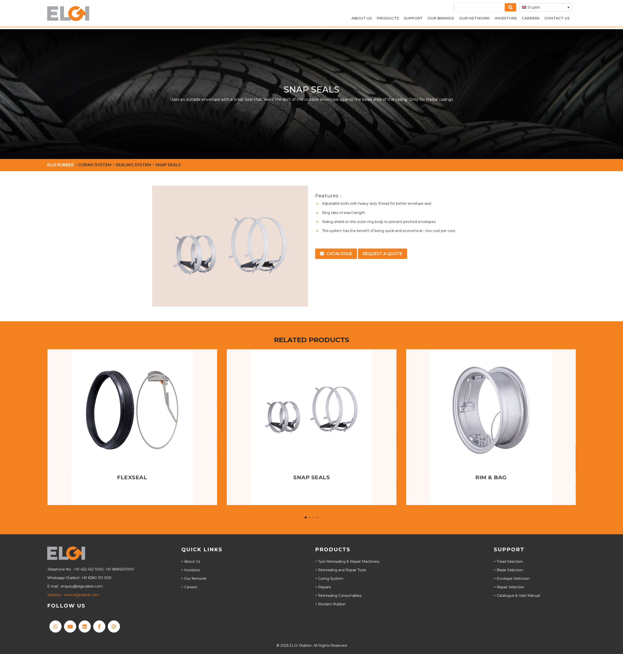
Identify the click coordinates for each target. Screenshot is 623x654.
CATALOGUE (339, 253)
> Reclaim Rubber (330, 604)
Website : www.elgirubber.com (73, 595)
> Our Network (193, 578)
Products (388, 18)
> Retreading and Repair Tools (340, 570)
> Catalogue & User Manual (517, 595)
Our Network (474, 18)
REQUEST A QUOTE (382, 253)
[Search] (510, 7)
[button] (545, 7)
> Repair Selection (509, 587)
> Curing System (329, 578)
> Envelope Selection (512, 578)
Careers (531, 18)
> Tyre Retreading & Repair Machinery (347, 561)
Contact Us (557, 18)
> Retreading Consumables (338, 595)
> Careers (189, 587)
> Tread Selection (508, 561)
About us (361, 18)
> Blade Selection (508, 570)
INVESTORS (506, 18)
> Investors (190, 570)
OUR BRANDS (441, 18)
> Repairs (323, 587)
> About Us (190, 561)
